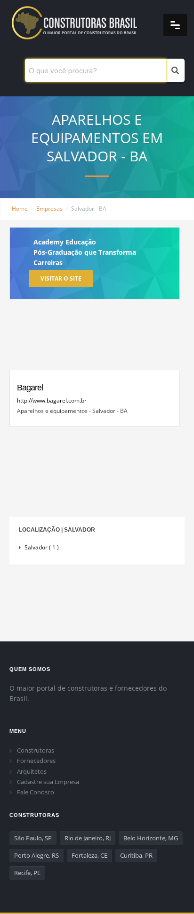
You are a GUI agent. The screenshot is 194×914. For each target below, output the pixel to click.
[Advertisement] (94, 337)
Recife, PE (27, 872)
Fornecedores (36, 760)
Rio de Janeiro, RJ (88, 838)
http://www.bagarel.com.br (52, 400)
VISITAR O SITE (60, 278)
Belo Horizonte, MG (150, 838)
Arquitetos (32, 771)
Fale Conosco (35, 792)
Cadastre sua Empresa (48, 781)
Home (20, 209)
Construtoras (35, 750)
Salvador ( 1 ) (41, 547)
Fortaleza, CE (89, 855)
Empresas (49, 209)
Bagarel (30, 387)
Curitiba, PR (136, 855)
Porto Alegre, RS (36, 855)
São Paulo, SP (33, 838)
